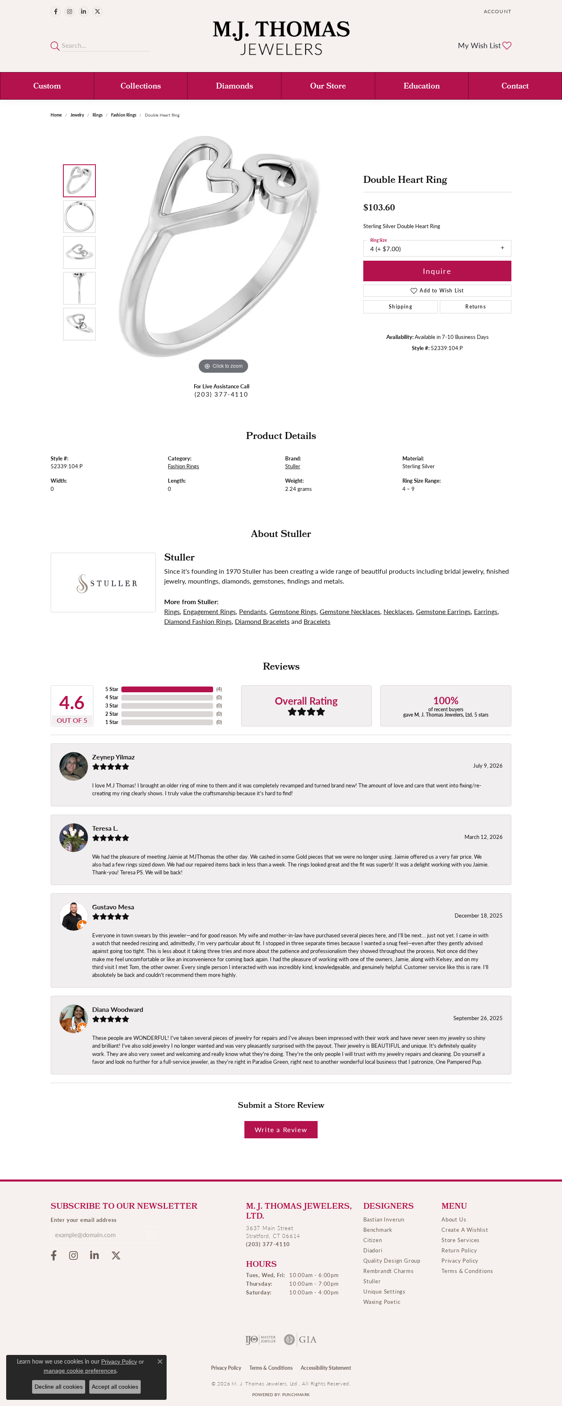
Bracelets (317, 621)
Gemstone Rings (292, 611)
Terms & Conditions (467, 1271)
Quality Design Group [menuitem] (391, 1260)
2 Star (111, 713)
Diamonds (234, 86)
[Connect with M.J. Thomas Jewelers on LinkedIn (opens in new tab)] (83, 11)
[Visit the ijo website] (260, 1339)
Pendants (252, 611)
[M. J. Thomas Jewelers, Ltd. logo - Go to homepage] (281, 42)
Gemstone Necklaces (350, 611)
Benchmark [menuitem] (377, 1229)
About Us (453, 1219)
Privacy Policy (459, 1260)
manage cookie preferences (80, 1370)
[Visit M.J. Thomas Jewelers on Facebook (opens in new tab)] (55, 11)
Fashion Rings (123, 115)
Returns (475, 306)
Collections (141, 86)
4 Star (111, 697)
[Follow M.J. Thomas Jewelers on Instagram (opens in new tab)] (69, 11)
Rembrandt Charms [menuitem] (388, 1271)
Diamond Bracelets (262, 621)
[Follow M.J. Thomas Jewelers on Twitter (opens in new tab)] (97, 11)
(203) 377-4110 (221, 394)
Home (56, 115)
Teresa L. (105, 828)
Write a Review (281, 1129)
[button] (496, 11)
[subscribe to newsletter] (151, 1234)
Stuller (292, 466)
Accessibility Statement (326, 1367)
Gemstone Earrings (443, 611)
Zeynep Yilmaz (113, 756)
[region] (223, 252)
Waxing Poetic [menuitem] (381, 1302)
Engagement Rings (209, 611)
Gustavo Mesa (113, 906)
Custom (47, 86)
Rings (97, 115)
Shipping (400, 306)
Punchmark (296, 1394)
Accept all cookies (115, 1386)
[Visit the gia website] (300, 1339)
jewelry (77, 115)
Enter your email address (84, 1220)
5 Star (111, 689)
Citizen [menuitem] (372, 1240)
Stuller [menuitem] (372, 1281)
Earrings (485, 611)
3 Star (111, 705)
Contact (515, 86)
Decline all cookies (59, 1386)
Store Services (460, 1240)
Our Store (328, 86)
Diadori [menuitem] (373, 1250)
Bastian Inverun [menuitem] (383, 1219)
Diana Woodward (117, 1009)
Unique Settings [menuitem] (384, 1291)
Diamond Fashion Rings (198, 621)
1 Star (111, 722)
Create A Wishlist (464, 1229)
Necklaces (398, 611)
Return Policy (459, 1250)
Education (422, 86)
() (219, 689)
